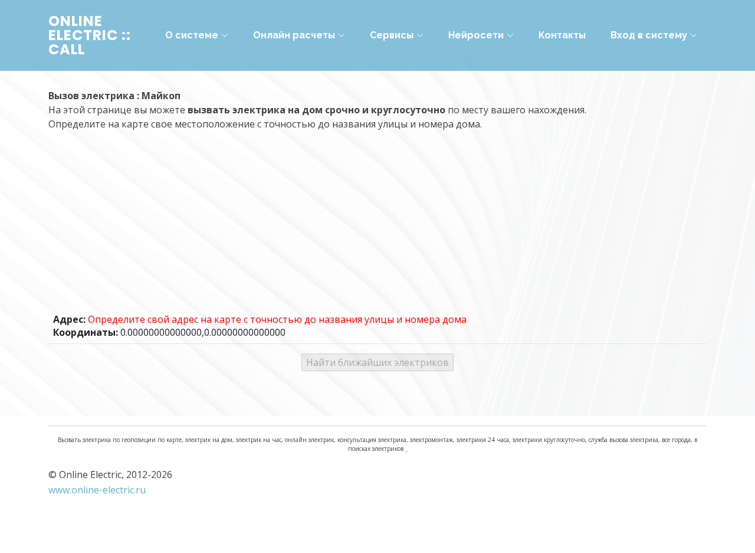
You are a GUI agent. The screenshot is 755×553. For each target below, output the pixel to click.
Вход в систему (648, 35)
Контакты (562, 35)
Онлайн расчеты (294, 35)
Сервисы (391, 35)
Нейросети (476, 35)
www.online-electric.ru (97, 489)
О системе (191, 35)
